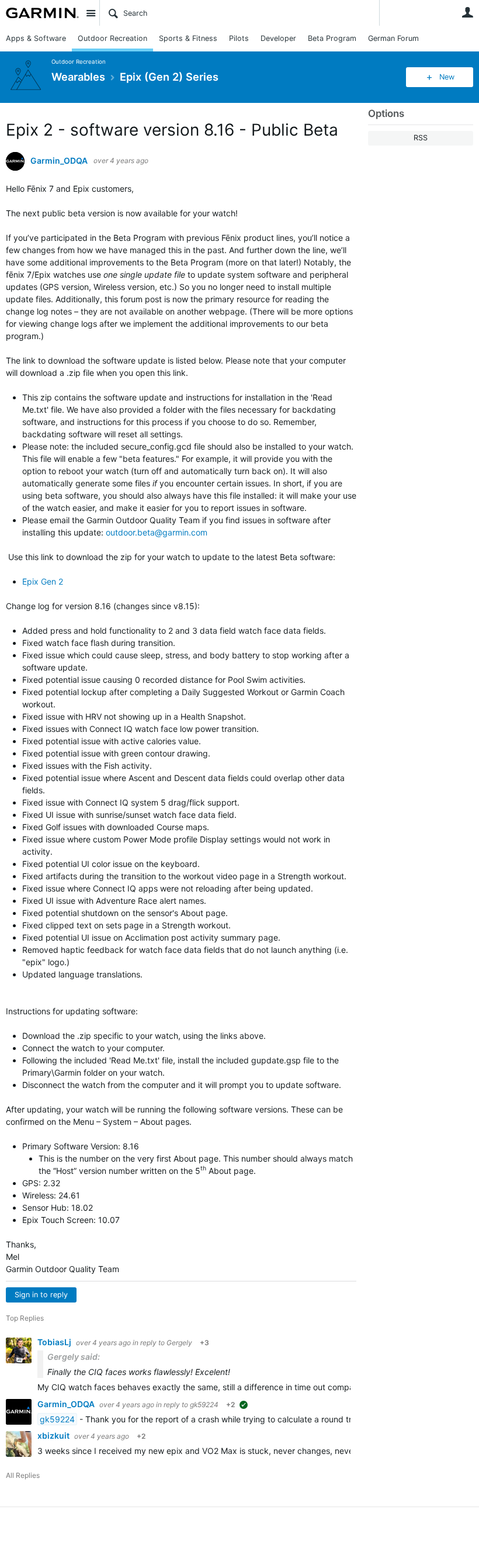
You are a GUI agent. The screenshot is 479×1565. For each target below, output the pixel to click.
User (467, 12)
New (446, 76)
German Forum (393, 38)
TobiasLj (55, 1342)
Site (90, 13)
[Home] (42, 13)
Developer (278, 38)
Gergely (179, 1342)
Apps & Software (36, 38)
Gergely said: (73, 1357)
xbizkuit (54, 1435)
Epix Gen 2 (42, 581)
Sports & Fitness (188, 38)
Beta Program (332, 38)
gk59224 (204, 1404)
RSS (421, 137)
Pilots (239, 38)
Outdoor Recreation (112, 38)
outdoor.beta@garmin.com (156, 532)
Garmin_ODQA (59, 160)
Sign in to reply (41, 1294)
